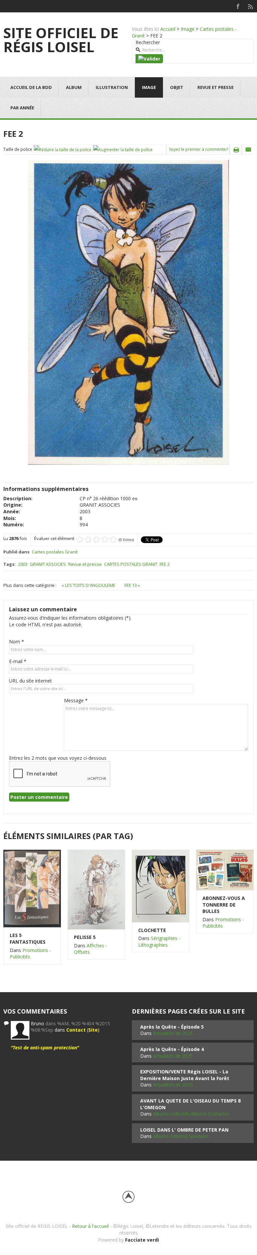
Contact (76, 1030)
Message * (76, 700)
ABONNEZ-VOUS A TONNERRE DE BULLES (223, 904)
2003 (22, 564)
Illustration (112, 87)
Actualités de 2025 (173, 1033)
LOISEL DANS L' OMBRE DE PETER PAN (184, 1130)
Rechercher (148, 42)
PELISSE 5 (85, 937)
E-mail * (17, 661)
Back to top (128, 1197)
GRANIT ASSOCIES (48, 564)
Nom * (16, 641)
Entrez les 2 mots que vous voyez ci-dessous (57, 758)
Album (74, 87)
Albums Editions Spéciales (181, 1136)
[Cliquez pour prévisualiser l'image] (128, 312)
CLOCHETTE (152, 930)
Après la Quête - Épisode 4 (172, 1049)
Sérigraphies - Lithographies (159, 941)
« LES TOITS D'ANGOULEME (89, 585)
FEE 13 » (132, 585)
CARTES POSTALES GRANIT (130, 564)
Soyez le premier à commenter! (198, 149)
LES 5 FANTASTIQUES (28, 938)
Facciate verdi (142, 1240)
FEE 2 (165, 564)
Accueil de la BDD (31, 87)
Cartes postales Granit (55, 552)
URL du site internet (30, 680)
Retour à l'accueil (90, 1226)
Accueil (167, 29)
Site (93, 1030)
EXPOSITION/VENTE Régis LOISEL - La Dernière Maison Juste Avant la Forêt (184, 1074)
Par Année (22, 108)
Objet (176, 87)
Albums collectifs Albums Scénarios (191, 1114)
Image (187, 29)
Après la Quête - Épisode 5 (172, 1027)
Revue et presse (215, 87)
